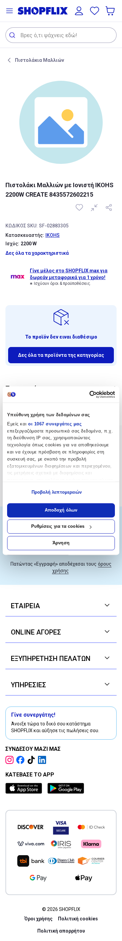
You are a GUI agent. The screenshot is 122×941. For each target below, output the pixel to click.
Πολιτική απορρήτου (61, 931)
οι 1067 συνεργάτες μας (55, 423)
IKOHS (52, 235)
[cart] (111, 11)
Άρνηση (61, 542)
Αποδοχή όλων (61, 510)
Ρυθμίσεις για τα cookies (57, 526)
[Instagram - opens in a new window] (10, 760)
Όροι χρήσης (38, 918)
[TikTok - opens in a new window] (32, 760)
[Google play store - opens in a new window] (66, 788)
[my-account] (79, 11)
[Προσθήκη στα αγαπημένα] (80, 207)
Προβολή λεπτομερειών (57, 492)
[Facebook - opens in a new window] (21, 760)
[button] (9, 11)
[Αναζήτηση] (13, 35)
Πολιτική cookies (78, 918)
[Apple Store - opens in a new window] (25, 788)
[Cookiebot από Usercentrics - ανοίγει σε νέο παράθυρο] (86, 394)
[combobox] (61, 35)
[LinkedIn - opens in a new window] (43, 760)
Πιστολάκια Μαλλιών (39, 60)
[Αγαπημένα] (94, 11)
